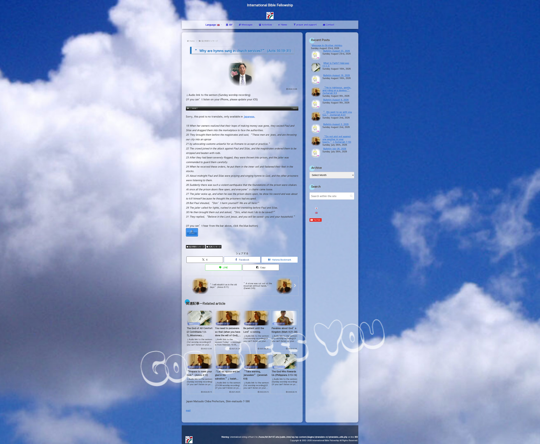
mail (188, 410)
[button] (261, 267)
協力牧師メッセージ (196, 247)
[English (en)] (316, 213)
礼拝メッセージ (215, 247)
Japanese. (249, 116)
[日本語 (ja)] (316, 208)
